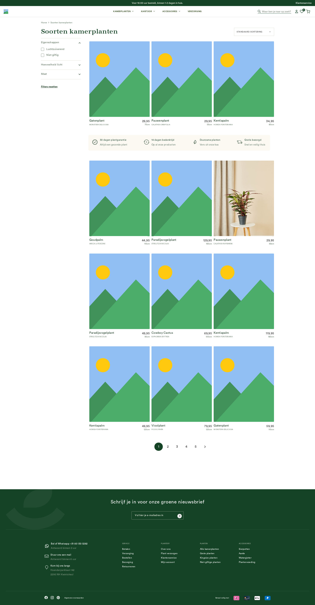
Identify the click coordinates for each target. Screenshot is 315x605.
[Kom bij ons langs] (47, 567)
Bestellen (127, 558)
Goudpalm (96, 240)
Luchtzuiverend (55, 49)
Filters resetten (49, 86)
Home (44, 23)
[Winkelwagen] (309, 11)
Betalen (126, 549)
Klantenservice (169, 558)
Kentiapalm (221, 120)
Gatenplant (96, 120)
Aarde (242, 553)
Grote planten (207, 553)
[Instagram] (52, 598)
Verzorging (128, 553)
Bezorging (127, 562)
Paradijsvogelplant (163, 240)
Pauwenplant (160, 120)
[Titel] (6, 11)
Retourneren (128, 566)
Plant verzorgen (169, 553)
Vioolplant (158, 425)
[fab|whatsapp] (47, 546)
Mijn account (168, 562)
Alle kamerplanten (209, 549)
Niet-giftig (52, 55)
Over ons (165, 549)
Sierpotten (244, 549)
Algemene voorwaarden (74, 598)
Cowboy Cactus (162, 332)
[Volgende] (205, 447)
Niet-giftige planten (210, 562)
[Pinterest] (58, 597)
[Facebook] (46, 597)
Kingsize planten (208, 558)
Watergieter (245, 558)
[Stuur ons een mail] (47, 556)
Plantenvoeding (247, 562)
